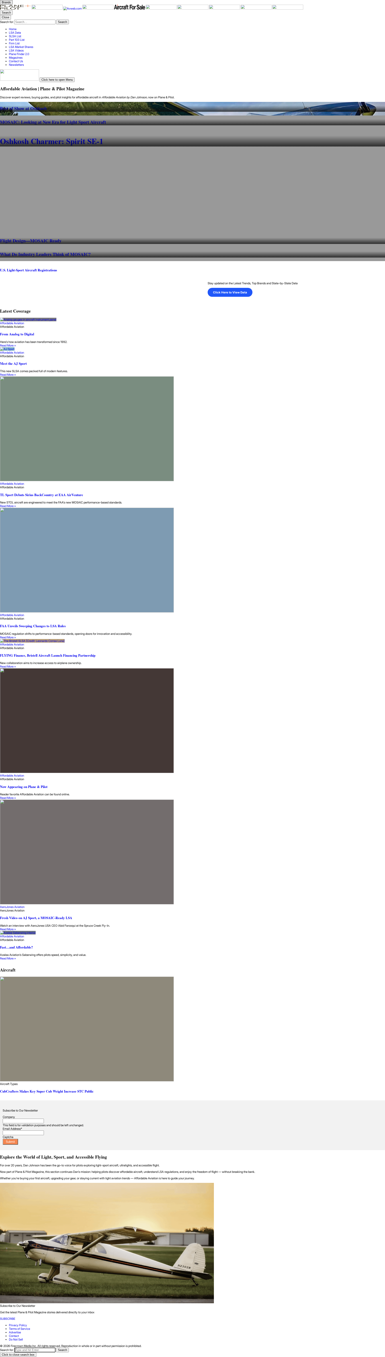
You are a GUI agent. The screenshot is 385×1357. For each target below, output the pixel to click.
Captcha (8, 1137)
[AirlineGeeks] (98, 8)
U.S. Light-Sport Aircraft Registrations (28, 270)
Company (9, 1117)
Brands (6, 2)
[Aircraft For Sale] (130, 8)
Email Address (12, 1128)
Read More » (8, 345)
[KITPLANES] (161, 8)
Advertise (15, 1332)
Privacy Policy (18, 1325)
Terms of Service (19, 1328)
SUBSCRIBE (7, 1318)
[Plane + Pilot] (16, 8)
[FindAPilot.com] (256, 8)
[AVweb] (72, 8)
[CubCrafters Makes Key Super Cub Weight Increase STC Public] (192, 1029)
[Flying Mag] (47, 8)
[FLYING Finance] (225, 8)
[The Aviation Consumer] (193, 8)
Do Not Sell (16, 1339)
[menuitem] (197, 29)
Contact (14, 1336)
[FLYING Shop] (287, 8)
